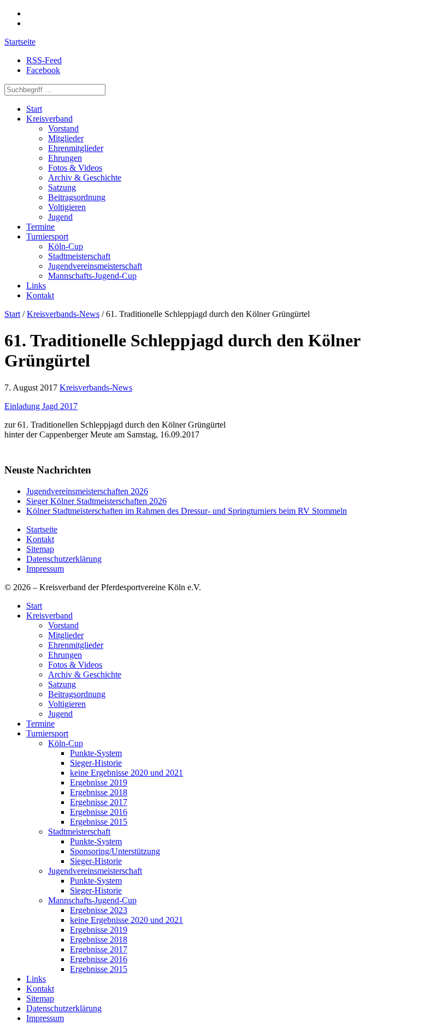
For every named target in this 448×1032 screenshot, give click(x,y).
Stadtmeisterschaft (79, 256)
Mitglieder (66, 138)
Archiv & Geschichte (84, 177)
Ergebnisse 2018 (98, 792)
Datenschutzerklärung (64, 558)
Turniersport (47, 236)
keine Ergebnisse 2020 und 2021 (126, 772)
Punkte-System (96, 753)
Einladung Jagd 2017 (41, 406)
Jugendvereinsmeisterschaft (95, 266)
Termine (40, 226)
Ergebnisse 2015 (98, 821)
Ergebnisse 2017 (98, 802)
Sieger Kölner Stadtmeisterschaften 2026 (96, 501)
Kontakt (40, 295)
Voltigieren (67, 207)
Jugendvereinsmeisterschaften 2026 (87, 491)
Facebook (43, 70)
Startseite (20, 41)
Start (34, 108)
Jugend (60, 216)
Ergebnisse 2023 (98, 910)
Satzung (62, 187)
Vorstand (63, 128)
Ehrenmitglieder (75, 148)
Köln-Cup (65, 246)
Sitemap (40, 549)
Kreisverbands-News (63, 314)
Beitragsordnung (76, 197)
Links (36, 285)
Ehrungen (65, 158)
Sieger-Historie (96, 762)
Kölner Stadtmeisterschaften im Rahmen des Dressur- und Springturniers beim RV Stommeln (186, 510)
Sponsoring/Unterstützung (115, 851)
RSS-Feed (44, 60)
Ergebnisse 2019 (98, 782)
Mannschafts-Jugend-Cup (92, 275)
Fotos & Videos (75, 167)
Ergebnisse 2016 (98, 812)
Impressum (45, 568)
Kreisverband (49, 118)
